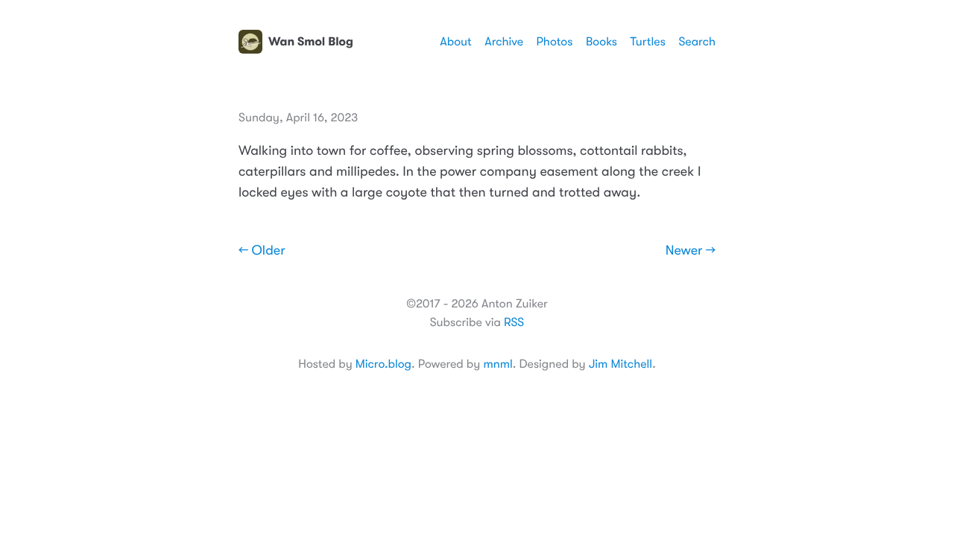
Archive (503, 41)
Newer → (691, 250)
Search (697, 41)
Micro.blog (383, 364)
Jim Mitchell (620, 364)
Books (601, 41)
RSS (514, 322)
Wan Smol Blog (310, 41)
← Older (261, 250)
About (455, 41)
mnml (497, 364)
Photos (555, 41)
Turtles (647, 41)
